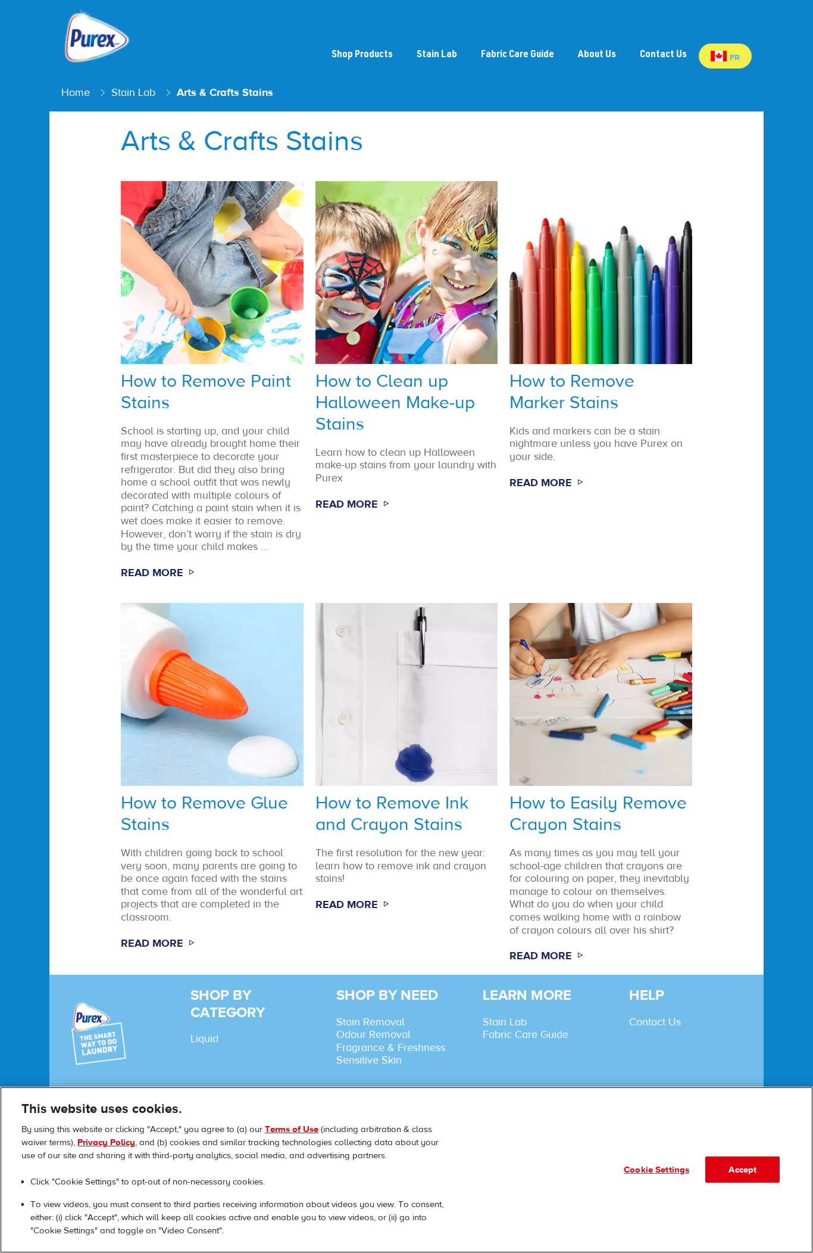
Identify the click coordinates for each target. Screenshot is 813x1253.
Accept (742, 1169)
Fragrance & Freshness (390, 1047)
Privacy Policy (106, 1142)
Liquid (204, 1038)
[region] (406, 1170)
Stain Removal (370, 1022)
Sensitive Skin (369, 1060)
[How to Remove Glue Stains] (212, 788)
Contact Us (655, 1022)
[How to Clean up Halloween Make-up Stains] (406, 386)
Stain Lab (505, 1022)
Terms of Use (291, 1129)
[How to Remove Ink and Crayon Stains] (406, 788)
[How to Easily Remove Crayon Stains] (600, 788)
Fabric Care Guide (525, 1034)
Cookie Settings (656, 1169)
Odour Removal (373, 1034)
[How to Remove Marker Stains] (600, 386)
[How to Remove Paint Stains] (212, 386)
